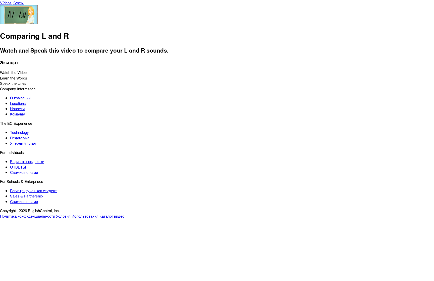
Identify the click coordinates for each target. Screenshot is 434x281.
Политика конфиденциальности (27, 216)
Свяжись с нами (24, 172)
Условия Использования (77, 216)
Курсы (18, 2)
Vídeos (6, 2)
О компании (20, 97)
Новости (17, 108)
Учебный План (23, 143)
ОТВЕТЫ (18, 167)
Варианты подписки (27, 161)
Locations (18, 103)
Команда (17, 113)
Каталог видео (111, 216)
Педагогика (19, 137)
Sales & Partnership (26, 195)
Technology (19, 132)
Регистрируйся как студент (33, 190)
